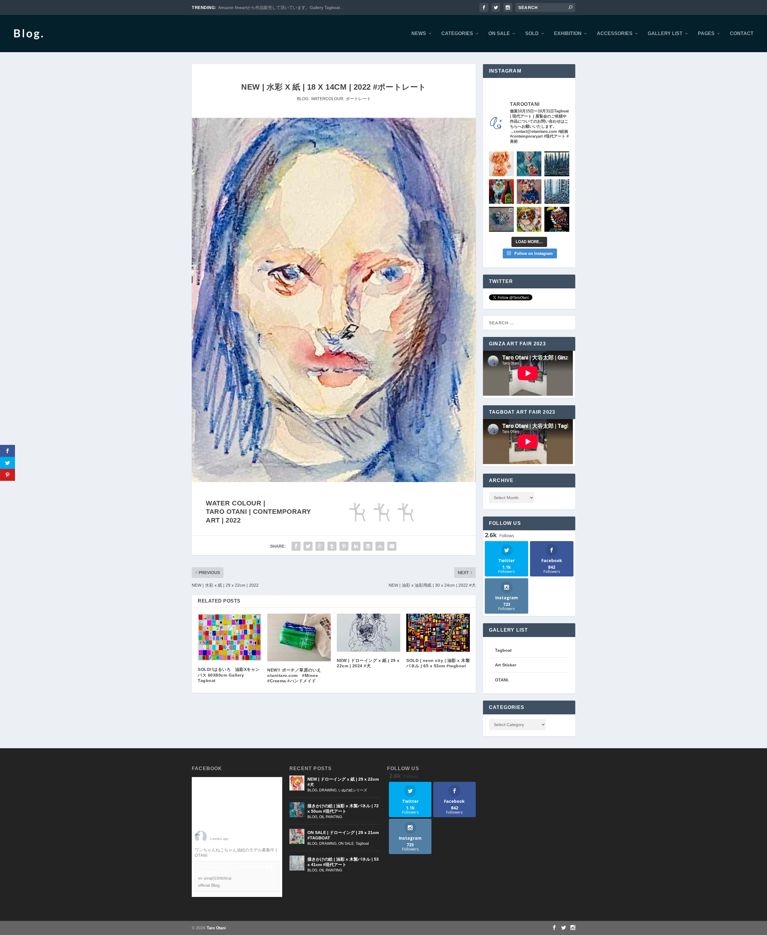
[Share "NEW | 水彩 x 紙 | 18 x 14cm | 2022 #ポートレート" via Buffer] (368, 546)
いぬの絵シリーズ (352, 790)
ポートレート (358, 98)
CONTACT (742, 33)
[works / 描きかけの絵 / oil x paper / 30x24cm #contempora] (529, 191)
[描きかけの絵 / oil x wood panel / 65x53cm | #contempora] (556, 219)
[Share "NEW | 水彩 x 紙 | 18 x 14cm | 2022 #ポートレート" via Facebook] (296, 546)
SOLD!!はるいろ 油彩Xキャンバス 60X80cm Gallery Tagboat (229, 675)
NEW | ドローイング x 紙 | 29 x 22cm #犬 (343, 782)
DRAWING (327, 790)
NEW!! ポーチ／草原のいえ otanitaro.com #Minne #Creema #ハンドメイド (296, 675)
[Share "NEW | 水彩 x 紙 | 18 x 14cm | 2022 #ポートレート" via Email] (392, 546)
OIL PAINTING (330, 817)
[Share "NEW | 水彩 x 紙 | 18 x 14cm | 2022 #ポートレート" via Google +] (320, 546)
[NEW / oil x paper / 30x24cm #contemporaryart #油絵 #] (529, 219)
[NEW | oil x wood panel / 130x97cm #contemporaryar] (556, 191)
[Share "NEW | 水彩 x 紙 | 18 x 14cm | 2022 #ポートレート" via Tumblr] (332, 546)
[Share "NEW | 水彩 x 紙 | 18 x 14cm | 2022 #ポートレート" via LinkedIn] (356, 546)
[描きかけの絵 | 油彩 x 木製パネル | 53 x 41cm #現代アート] (296, 863)
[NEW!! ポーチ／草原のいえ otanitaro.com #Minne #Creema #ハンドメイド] (299, 637)
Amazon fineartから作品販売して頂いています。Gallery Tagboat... (280, 7)
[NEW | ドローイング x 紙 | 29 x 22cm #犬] (296, 783)
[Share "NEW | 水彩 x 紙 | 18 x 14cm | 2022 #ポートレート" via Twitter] (308, 546)
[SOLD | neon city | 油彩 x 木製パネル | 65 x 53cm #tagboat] (438, 633)
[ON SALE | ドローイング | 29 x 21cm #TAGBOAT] (296, 836)
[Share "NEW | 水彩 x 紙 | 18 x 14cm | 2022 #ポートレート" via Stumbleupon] (380, 546)
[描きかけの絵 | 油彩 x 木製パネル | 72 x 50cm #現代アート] (296, 809)
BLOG (303, 98)
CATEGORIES (457, 33)
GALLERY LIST (665, 33)
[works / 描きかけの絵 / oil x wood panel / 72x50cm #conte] (529, 163)
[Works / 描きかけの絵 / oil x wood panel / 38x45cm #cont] (556, 163)
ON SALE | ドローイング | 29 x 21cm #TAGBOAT (343, 835)
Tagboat (362, 843)
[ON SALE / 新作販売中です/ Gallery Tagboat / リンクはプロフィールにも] (501, 219)
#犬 (213, 855)
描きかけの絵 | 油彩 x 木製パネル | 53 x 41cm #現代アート (343, 862)
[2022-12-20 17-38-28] (334, 480)
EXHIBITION (568, 33)
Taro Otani (216, 928)
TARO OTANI (222, 834)
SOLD (532, 33)
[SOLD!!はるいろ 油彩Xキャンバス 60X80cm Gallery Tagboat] (229, 637)
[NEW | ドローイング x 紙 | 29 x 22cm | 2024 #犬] (368, 633)
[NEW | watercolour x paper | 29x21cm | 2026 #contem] (501, 163)
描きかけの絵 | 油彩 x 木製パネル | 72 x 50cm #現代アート (343, 808)
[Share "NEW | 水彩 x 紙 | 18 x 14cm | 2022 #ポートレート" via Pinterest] (344, 546)
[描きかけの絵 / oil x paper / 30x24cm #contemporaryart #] (501, 191)
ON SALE (499, 33)
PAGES (706, 33)
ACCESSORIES (614, 33)
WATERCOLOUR (327, 98)
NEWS (418, 33)
